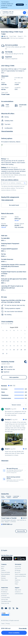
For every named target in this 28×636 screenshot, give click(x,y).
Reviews (3, 578)
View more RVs (21, 531)
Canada (3, 497)
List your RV (18, 568)
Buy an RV (17, 572)
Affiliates (3, 576)
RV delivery (4, 591)
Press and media (5, 572)
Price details (23, 628)
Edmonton (15, 497)
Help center (18, 589)
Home (2, 496)
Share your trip (5, 603)
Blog (2, 568)
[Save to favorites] (25, 501)
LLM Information (19, 593)
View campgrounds (7, 200)
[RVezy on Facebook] (2, 608)
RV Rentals (17, 570)
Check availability (14, 633)
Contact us (18, 591)
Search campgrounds (20, 574)
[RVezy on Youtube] (6, 608)
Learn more (20, 4)
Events (16, 582)
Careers (3, 570)
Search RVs (18, 566)
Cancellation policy (6, 601)
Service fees (4, 599)
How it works (4, 589)
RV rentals (8, 496)
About (2, 566)
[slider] (3, 36)
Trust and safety (5, 597)
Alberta (9, 497)
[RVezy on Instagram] (10, 608)
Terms (2, 623)
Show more (4, 76)
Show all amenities (7, 131)
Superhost (17, 580)
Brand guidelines (5, 574)
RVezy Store (4, 580)
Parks (16, 584)
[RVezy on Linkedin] (17, 608)
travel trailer (16, 496)
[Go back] (2, 18)
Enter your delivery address (9, 180)
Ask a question (14, 377)
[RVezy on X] (13, 608)
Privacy (8, 623)
